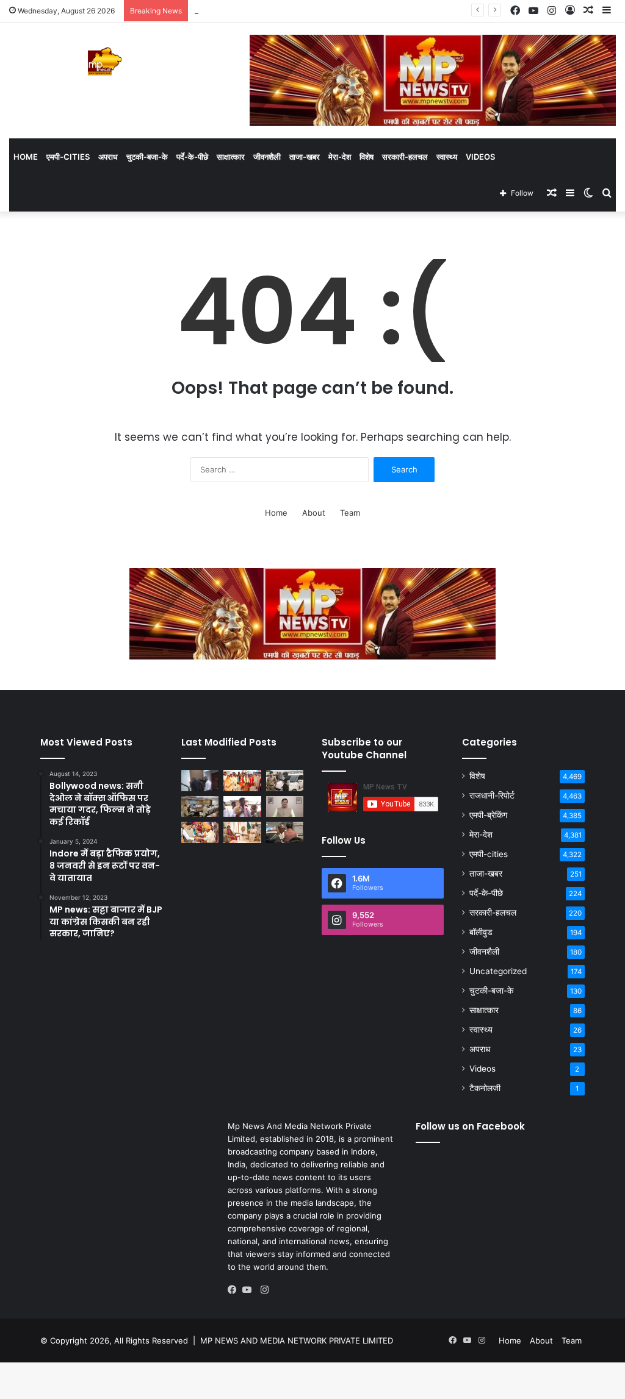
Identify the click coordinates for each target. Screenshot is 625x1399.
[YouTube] (249, 1290)
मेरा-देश (339, 157)
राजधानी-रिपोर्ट (492, 795)
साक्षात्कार (231, 157)
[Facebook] (235, 1290)
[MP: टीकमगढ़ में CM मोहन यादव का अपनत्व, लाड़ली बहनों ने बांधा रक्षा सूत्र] (200, 832)
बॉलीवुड (481, 932)
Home (25, 157)
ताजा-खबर (304, 157)
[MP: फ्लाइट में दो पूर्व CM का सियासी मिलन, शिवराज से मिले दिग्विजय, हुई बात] (284, 832)
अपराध (108, 157)
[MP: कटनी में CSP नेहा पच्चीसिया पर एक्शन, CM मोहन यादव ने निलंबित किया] (284, 806)
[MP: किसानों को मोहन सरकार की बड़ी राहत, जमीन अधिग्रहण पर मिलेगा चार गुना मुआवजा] (200, 806)
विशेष (366, 157)
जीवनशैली (267, 157)
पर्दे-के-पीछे (192, 157)
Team (350, 513)
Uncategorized (498, 971)
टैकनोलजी (484, 1088)
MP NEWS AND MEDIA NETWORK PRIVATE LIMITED (296, 1340)
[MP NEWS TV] (104, 61)
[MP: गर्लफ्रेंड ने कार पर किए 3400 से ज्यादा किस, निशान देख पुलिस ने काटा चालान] (284, 780)
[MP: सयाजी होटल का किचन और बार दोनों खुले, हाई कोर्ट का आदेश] (200, 780)
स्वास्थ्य (446, 157)
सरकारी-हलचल (405, 157)
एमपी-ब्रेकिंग (488, 815)
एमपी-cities (68, 157)
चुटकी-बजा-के (147, 157)
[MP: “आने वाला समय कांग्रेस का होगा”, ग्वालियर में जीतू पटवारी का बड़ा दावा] (242, 806)
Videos (480, 157)
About (313, 513)
